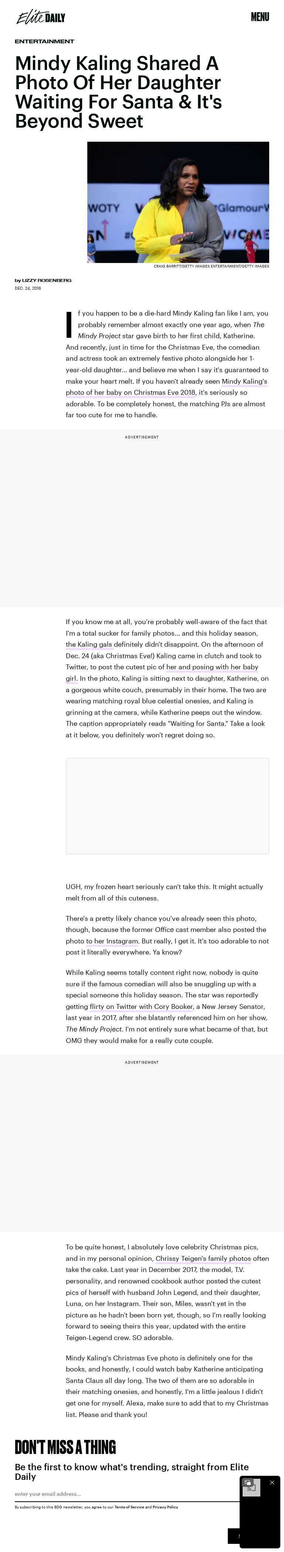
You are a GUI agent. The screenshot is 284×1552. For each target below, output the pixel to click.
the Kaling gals (90, 644)
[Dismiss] (272, 1482)
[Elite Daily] (41, 16)
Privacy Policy (165, 1507)
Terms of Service (129, 1507)
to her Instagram (112, 941)
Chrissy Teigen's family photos (203, 1258)
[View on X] (167, 806)
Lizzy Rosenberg (46, 280)
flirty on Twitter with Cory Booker (141, 1006)
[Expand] (248, 1482)
